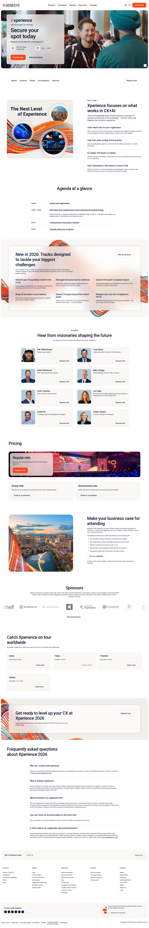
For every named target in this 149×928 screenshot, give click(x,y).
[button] (126, 5)
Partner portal (95, 880)
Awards (122, 885)
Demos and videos (66, 875)
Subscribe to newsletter (118, 913)
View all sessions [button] (124, 255)
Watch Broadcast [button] (36, 57)
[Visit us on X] (12, 911)
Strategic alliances (96, 875)
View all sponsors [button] (73, 617)
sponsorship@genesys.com (110, 837)
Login (33, 872)
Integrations (6, 875)
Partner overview (96, 872)
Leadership (123, 877)
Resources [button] (83, 5)
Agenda (14, 81)
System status (36, 887)
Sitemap (43, 922)
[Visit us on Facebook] (15, 911)
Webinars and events (67, 877)
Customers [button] (62, 5)
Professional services (38, 877)
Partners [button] (72, 5)
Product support (37, 875)
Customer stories (66, 890)
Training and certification (39, 882)
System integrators (96, 877)
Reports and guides (67, 872)
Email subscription (25, 922)
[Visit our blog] (22, 911)
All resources (65, 882)
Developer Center (37, 885)
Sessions (23, 81)
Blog (62, 880)
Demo (4, 882)
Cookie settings (53, 923)
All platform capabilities (10, 877)
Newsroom (123, 887)
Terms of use (5, 922)
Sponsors (55, 81)
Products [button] (51, 5)
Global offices (124, 875)
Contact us (30, 855)
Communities (36, 880)
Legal (121, 890)
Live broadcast (43, 81)
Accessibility (36, 922)
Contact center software (68, 887)
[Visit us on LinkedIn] (5, 911)
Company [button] (93, 5)
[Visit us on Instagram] (9, 911)
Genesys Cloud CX (8, 872)
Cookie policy (64, 922)
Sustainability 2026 (125, 880)
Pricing (32, 81)
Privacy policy (15, 922)
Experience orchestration (68, 885)
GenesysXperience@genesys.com (41, 773)
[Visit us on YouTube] (19, 911)
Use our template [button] (96, 556)
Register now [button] (18, 57)
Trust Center (123, 882)
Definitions (64, 892)
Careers (122, 872)
